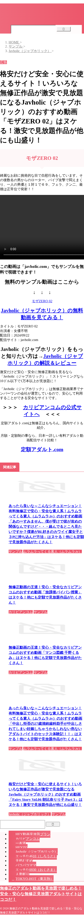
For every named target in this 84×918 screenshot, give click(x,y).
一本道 (21, 843)
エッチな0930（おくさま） (36, 870)
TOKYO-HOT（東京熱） (35, 879)
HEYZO (22, 847)
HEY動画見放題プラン (33, 834)
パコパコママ (26, 865)
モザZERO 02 (42, 301)
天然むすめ (24, 860)
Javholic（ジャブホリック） (37, 851)
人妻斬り (22, 874)
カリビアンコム (28, 839)
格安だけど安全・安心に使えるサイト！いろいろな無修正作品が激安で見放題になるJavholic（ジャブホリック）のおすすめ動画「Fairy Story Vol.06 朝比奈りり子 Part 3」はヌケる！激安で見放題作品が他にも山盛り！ (45, 794)
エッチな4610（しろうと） (36, 856)
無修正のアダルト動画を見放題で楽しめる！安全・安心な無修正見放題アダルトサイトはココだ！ (41, 894)
